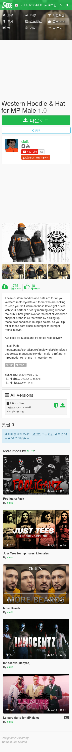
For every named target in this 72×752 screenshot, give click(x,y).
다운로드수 (15, 288)
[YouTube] (28, 146)
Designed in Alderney (15, 738)
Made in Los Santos (14, 742)
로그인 (36, 434)
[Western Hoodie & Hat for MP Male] (36, 242)
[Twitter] (23, 146)
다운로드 (38, 120)
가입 (50, 434)
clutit (25, 141)
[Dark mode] (61, 5)
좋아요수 (35, 288)
